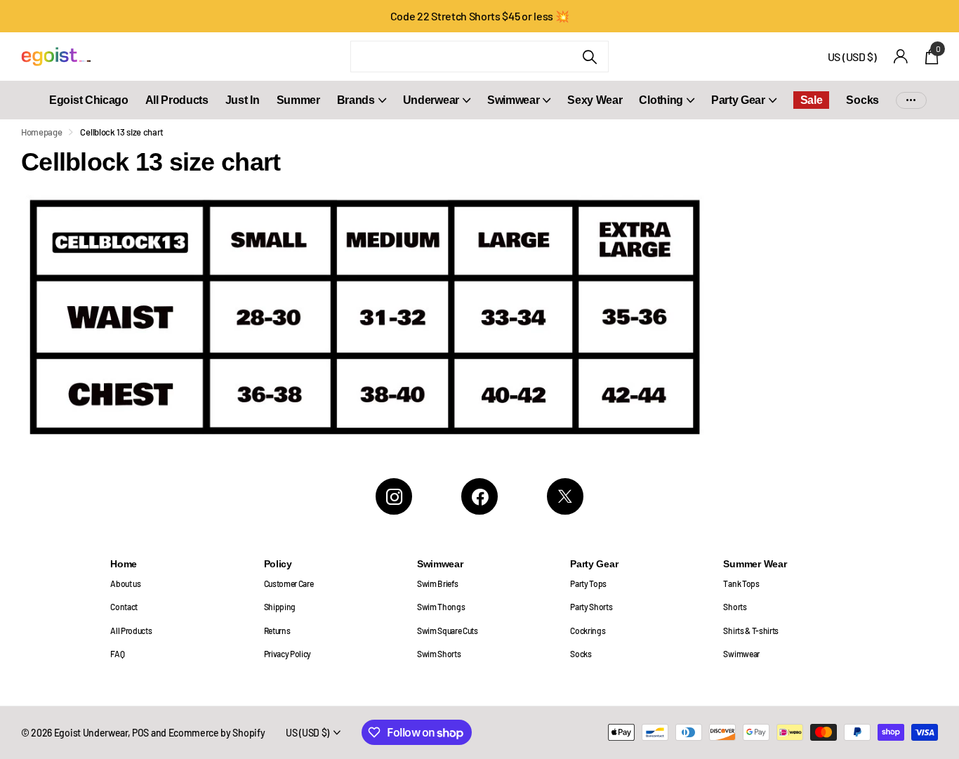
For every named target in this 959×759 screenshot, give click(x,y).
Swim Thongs (441, 607)
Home (123, 563)
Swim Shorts (439, 654)
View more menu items (911, 100)
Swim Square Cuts (447, 630)
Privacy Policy (288, 654)
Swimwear (513, 100)
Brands (356, 100)
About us (125, 583)
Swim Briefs (437, 583)
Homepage (41, 132)
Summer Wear (754, 563)
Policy (278, 563)
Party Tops (588, 583)
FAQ (117, 654)
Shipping (280, 607)
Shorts (734, 607)
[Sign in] (901, 56)
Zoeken (589, 56)
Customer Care (289, 583)
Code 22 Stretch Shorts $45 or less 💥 (479, 15)
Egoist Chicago (88, 100)
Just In (242, 100)
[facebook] (479, 496)
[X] (565, 496)
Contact (124, 607)
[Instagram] (394, 496)
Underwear (431, 100)
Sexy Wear (594, 100)
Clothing (660, 100)
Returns (277, 630)
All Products (177, 100)
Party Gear (738, 100)
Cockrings (587, 630)
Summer (298, 100)
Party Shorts (591, 607)
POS (140, 733)
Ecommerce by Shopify (216, 733)
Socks (862, 100)
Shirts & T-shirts (751, 630)
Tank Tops (741, 583)
